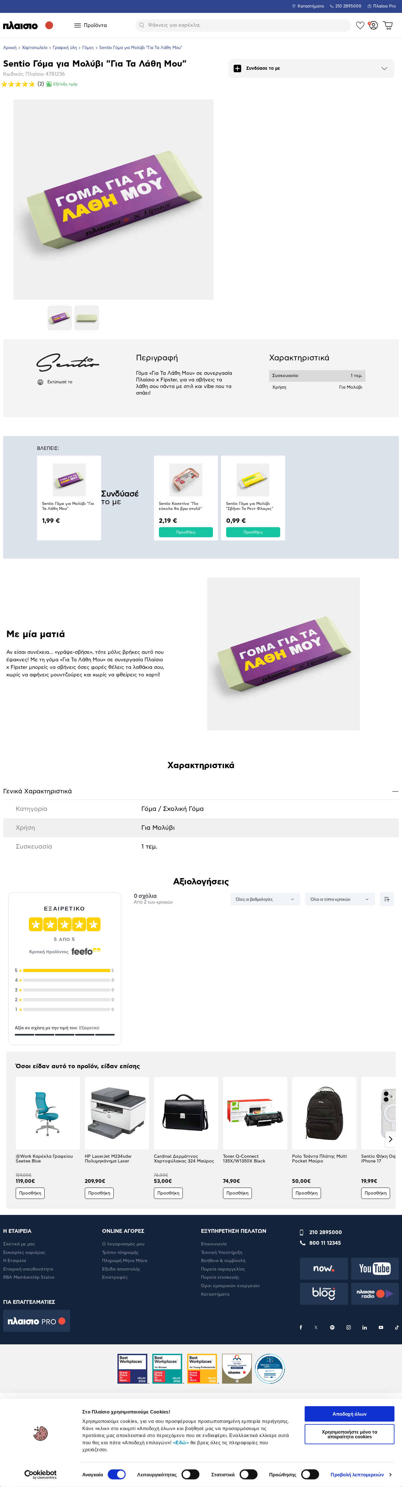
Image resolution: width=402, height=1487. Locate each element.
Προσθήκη (185, 532)
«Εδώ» (181, 1442)
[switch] (190, 1474)
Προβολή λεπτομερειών (357, 1474)
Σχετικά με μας (19, 1244)
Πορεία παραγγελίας (223, 1269)
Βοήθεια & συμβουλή (223, 1261)
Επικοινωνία (214, 1244)
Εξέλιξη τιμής (65, 84)
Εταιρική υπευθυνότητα (28, 1269)
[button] (11, 1139)
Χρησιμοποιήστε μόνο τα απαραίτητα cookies (349, 1434)
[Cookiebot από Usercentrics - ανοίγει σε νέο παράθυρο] (40, 1474)
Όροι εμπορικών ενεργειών (230, 1286)
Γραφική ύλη (65, 48)
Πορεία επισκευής (220, 1277)
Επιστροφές (115, 1277)
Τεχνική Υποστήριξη (221, 1252)
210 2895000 (325, 1232)
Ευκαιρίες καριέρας (24, 1252)
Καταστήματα (311, 6)
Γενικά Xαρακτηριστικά (201, 791)
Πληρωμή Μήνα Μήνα (124, 1261)
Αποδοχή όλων (350, 1414)
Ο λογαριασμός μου (123, 1244)
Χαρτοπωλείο (34, 48)
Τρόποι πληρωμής (120, 1252)
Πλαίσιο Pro (384, 6)
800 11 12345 (325, 1243)
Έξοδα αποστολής (121, 1269)
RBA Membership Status (29, 1277)
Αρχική (10, 48)
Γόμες (88, 48)
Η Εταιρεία (14, 1261)
